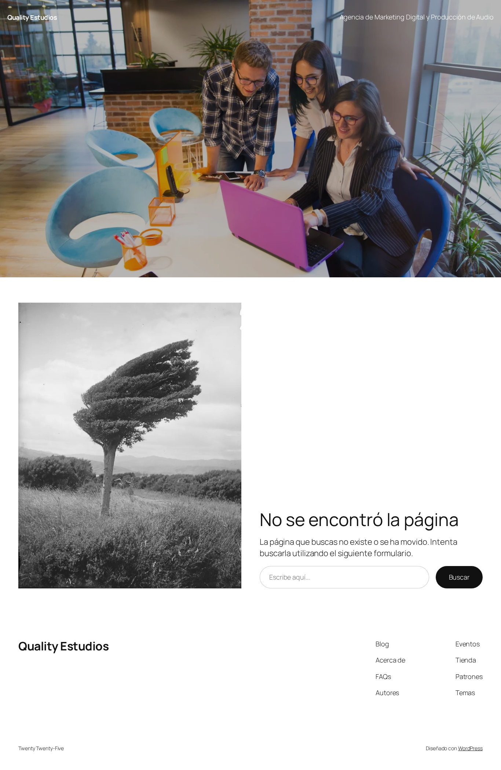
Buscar (459, 577)
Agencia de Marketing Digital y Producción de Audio (417, 16)
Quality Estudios (32, 17)
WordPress (470, 748)
